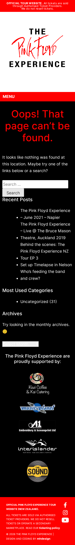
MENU (9, 96)
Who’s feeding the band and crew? (42, 275)
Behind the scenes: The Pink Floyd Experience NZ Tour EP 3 (44, 251)
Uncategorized (34, 301)
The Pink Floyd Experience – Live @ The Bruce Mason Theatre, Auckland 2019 (45, 231)
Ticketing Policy (49, 527)
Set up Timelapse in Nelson (46, 264)
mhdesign (43, 538)
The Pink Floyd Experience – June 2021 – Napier (45, 214)
